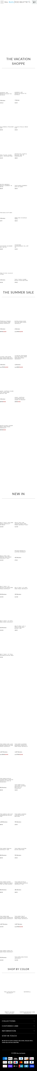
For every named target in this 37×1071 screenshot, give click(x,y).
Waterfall (27, 984)
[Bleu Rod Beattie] (18, 2)
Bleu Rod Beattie (21, 1053)
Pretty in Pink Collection (9, 1004)
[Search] (29, 2)
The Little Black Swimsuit (9, 984)
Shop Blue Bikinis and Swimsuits (27, 1004)
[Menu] (1, 2)
